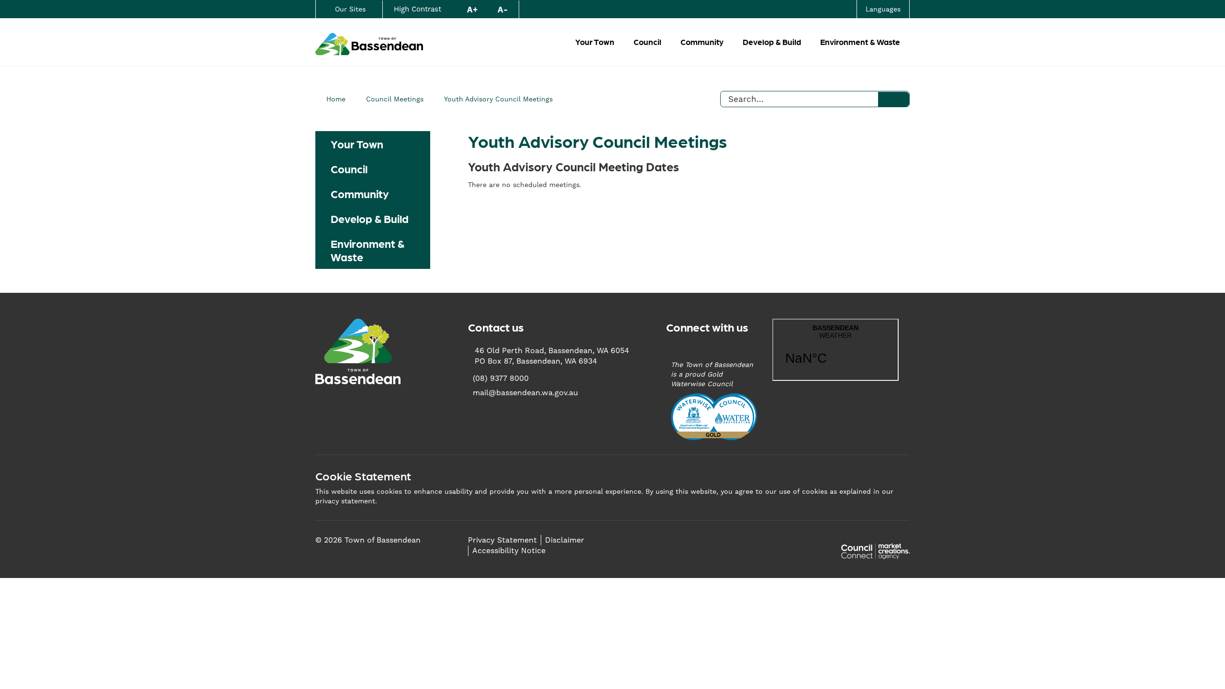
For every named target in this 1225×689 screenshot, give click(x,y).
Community (702, 41)
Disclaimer (564, 540)
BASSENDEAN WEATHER (835, 350)
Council (647, 41)
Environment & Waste (860, 41)
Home (335, 99)
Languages (883, 9)
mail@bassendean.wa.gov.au (525, 392)
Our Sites (350, 9)
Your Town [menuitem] (357, 143)
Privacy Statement (502, 540)
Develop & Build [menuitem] (370, 218)
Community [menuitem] (360, 193)
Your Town (594, 41)
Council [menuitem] (349, 168)
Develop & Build (772, 41)
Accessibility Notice (509, 550)
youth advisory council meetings (498, 99)
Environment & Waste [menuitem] (367, 249)
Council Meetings (394, 99)
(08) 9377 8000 (501, 378)
